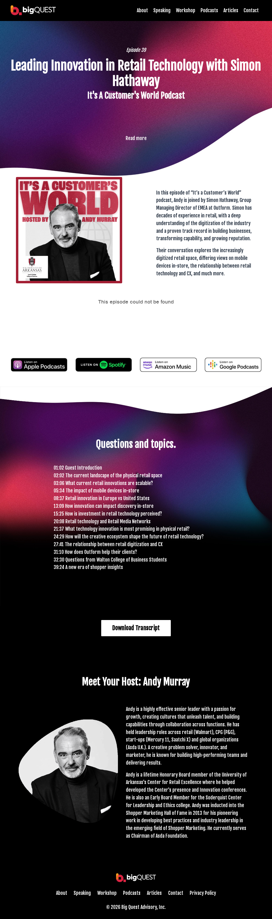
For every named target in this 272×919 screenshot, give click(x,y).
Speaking (162, 10)
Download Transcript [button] (136, 627)
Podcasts (209, 10)
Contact (251, 10)
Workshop (185, 10)
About (142, 10)
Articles (230, 10)
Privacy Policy (203, 893)
